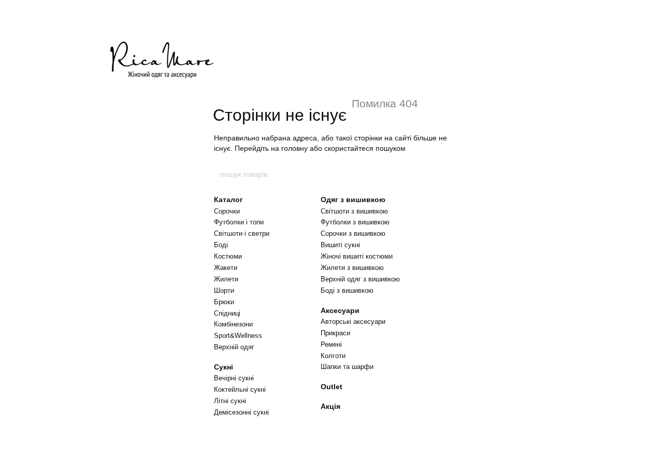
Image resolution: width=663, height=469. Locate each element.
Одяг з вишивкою (353, 199)
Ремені (331, 344)
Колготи (333, 356)
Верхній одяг (234, 347)
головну (294, 148)
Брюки (224, 302)
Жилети (226, 279)
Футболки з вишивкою (355, 222)
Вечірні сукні (234, 378)
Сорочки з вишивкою (353, 233)
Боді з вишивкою (347, 290)
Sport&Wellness (238, 335)
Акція (330, 406)
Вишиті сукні (340, 245)
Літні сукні (230, 401)
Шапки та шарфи (347, 367)
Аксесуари (340, 310)
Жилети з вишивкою (352, 268)
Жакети (225, 268)
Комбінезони (233, 324)
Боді (221, 245)
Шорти (224, 290)
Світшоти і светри (241, 233)
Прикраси (335, 333)
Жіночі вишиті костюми (357, 256)
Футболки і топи (239, 222)
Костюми (228, 256)
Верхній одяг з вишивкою (360, 279)
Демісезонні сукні (241, 412)
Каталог (228, 199)
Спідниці (227, 313)
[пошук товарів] (444, 174)
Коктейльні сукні (240, 389)
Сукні (223, 367)
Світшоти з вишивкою (354, 211)
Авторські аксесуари (353, 321)
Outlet (331, 386)
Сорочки (227, 211)
